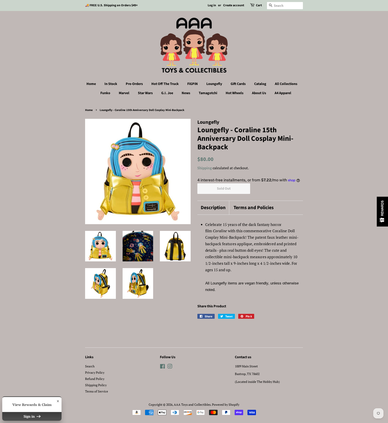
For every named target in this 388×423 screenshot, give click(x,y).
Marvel (124, 93)
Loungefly (214, 83)
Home (91, 83)
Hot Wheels (234, 93)
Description (213, 207)
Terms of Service (96, 391)
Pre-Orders (134, 83)
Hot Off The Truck (165, 83)
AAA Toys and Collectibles (192, 404)
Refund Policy (94, 379)
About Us (259, 93)
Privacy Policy (94, 372)
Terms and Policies (254, 207)
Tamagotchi (208, 93)
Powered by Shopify (225, 404)
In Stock (110, 83)
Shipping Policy (96, 385)
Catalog (260, 83)
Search (90, 366)
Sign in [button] (30, 416)
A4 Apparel (283, 93)
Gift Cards (238, 83)
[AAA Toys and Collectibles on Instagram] (169, 367)
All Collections (286, 83)
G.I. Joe (167, 93)
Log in (212, 5)
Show (382, 211)
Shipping (204, 167)
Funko (105, 93)
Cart (259, 5)
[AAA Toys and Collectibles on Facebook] (162, 367)
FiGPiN (192, 83)
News (186, 93)
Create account (233, 5)
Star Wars (145, 93)
